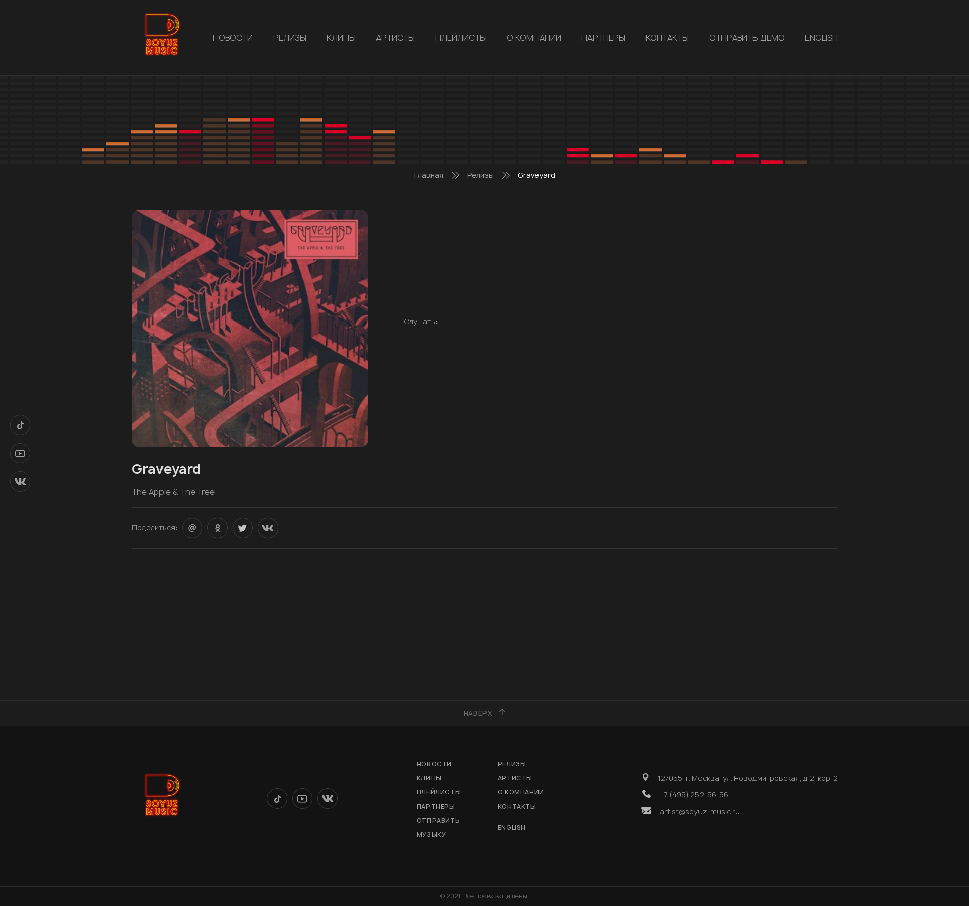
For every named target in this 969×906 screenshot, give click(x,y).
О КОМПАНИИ (534, 37)
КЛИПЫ (341, 37)
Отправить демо (747, 37)
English (821, 37)
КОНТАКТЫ (667, 37)
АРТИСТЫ (395, 37)
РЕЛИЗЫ (289, 37)
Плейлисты (461, 37)
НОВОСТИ (233, 37)
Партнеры (603, 37)
